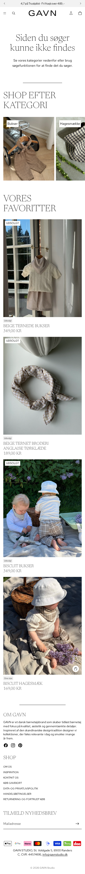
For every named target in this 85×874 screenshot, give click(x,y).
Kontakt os (10, 777)
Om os (7, 766)
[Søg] (13, 13)
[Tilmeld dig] (77, 823)
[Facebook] (5, 745)
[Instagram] (13, 745)
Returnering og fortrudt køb (24, 799)
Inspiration (11, 772)
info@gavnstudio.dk (55, 854)
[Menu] (4, 13)
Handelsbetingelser (17, 794)
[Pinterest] (20, 745)
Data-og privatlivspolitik (20, 788)
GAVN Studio (47, 867)
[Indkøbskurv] (80, 13)
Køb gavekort (12, 783)
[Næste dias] (77, 148)
